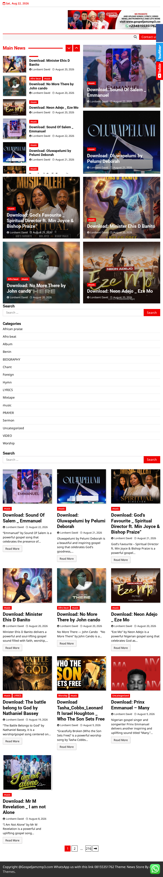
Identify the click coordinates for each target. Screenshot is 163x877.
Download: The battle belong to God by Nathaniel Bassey (24, 707)
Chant (7, 367)
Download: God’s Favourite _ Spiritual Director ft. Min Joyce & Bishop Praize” (53, 153)
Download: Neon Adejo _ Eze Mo (54, 84)
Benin (7, 351)
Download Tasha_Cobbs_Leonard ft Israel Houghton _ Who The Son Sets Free (81, 710)
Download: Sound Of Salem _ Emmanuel (51, 106)
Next (95, 849)
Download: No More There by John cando (51, 63)
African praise (13, 329)
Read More (12, 548)
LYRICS (8, 390)
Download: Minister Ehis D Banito (121, 226)
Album (8, 344)
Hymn (7, 382)
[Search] (135, 37)
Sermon (8, 420)
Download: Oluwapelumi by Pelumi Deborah (50, 129)
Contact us (149, 37)
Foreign (8, 374)
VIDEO (7, 435)
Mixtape (9, 397)
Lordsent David (41, 69)
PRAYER (8, 413)
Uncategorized (13, 428)
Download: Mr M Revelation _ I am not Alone (24, 806)
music (33, 78)
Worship (9, 443)
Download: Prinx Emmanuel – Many (130, 704)
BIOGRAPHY (11, 359)
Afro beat (13, 279)
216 (88, 848)
